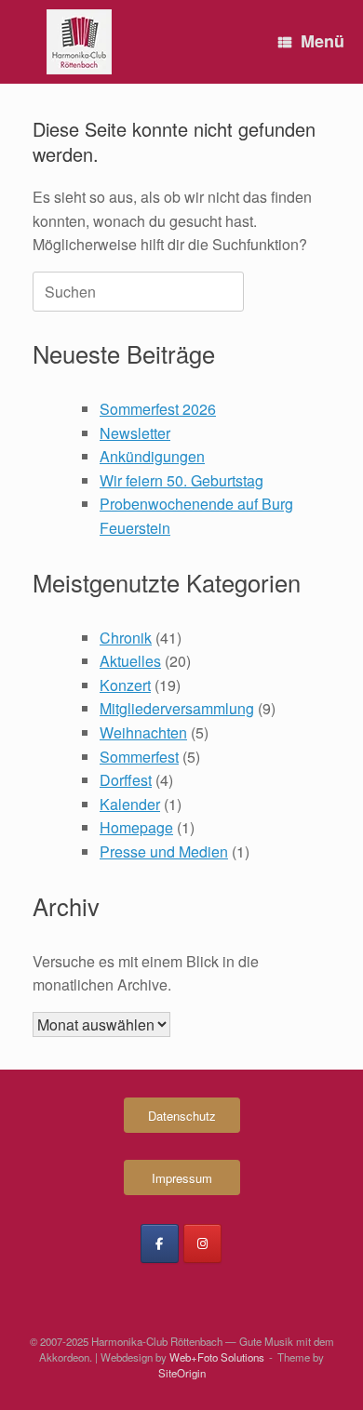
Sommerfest (139, 756)
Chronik (126, 637)
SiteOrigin (182, 1372)
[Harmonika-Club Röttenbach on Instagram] (202, 1243)
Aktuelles (130, 661)
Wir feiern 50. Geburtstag (181, 480)
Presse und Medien (164, 851)
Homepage (136, 827)
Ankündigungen (152, 456)
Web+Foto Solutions (216, 1357)
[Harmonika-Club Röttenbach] (79, 41)
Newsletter (135, 433)
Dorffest (126, 780)
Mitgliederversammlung (177, 708)
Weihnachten (143, 732)
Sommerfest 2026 (158, 408)
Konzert (125, 685)
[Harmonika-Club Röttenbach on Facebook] (160, 1243)
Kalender (130, 804)
